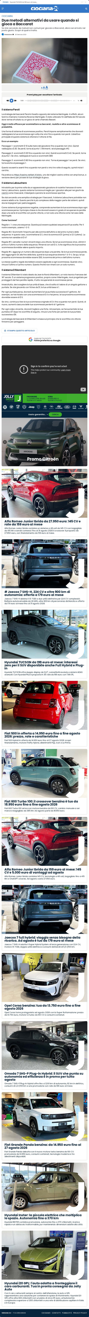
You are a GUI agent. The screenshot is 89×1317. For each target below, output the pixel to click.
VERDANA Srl (6, 1313)
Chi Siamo (46, 1313)
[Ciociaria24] (44, 8)
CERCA (55, 414)
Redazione (8, 34)
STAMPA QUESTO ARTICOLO (21, 330)
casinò (5, 193)
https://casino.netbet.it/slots (28, 174)
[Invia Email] (13, 34)
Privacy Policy (80, 1313)
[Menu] (3, 9)
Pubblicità (67, 1313)
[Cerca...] (86, 9)
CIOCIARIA (7, 16)
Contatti (56, 1313)
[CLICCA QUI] (44, 369)
